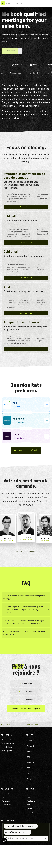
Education (30, 808)
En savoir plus (26, 207)
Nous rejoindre (7, 751)
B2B (28, 797)
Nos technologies (8, 743)
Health (29, 794)
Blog (3, 797)
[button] (48, 3)
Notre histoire (7, 747)
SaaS (29, 804)
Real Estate (31, 801)
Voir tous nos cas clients (26, 450)
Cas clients (6, 794)
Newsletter (6, 801)
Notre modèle (6, 740)
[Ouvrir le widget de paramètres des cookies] (4, 841)
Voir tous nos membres (26, 551)
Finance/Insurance (33, 812)
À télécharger (7, 804)
